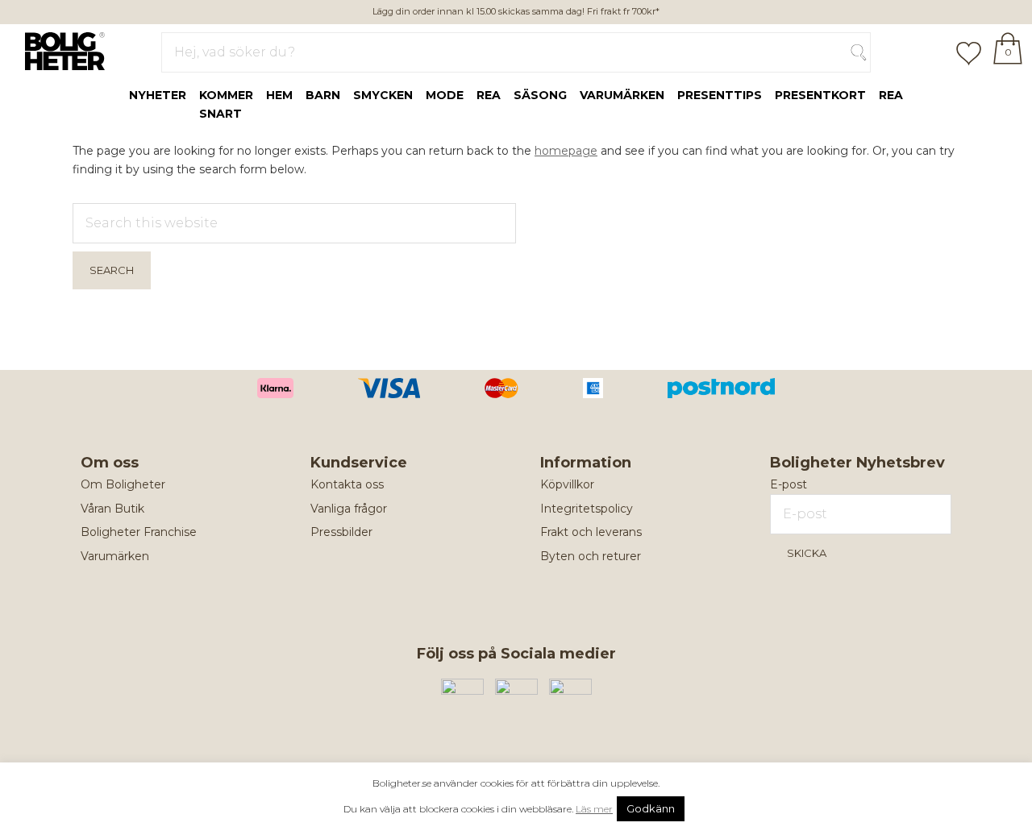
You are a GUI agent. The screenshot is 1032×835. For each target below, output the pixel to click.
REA (891, 95)
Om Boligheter (123, 484)
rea (488, 95)
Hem (279, 95)
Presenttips (719, 95)
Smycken (383, 95)
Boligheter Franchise (139, 532)
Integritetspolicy (586, 508)
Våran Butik (112, 508)
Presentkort (820, 95)
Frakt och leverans (591, 532)
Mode (445, 95)
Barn (323, 95)
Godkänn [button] (650, 808)
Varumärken (622, 95)
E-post (788, 484)
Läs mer (594, 809)
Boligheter (61, 49)
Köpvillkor (567, 484)
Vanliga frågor (348, 508)
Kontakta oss (347, 484)
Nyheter (157, 95)
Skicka (806, 552)
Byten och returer (590, 556)
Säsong (540, 95)
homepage (566, 150)
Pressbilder (341, 532)
